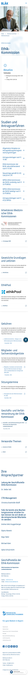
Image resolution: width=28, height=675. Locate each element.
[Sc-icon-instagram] (6, 646)
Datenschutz (5, 629)
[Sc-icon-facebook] (4, 646)
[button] (14, 150)
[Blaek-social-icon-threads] (14, 646)
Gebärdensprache (7, 640)
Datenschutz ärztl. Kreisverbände (10, 631)
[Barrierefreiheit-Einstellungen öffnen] (26, 340)
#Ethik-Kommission (6, 43)
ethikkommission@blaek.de (11, 581)
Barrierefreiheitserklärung (9, 636)
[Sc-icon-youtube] (9, 646)
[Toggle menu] (26, 3)
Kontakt (4, 633)
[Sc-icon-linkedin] (11, 646)
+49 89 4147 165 (9, 580)
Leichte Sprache (6, 638)
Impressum (5, 627)
